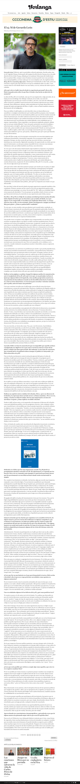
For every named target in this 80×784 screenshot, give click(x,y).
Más (67, 13)
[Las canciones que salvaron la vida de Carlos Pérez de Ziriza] (10, 751)
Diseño (63, 13)
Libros (28, 13)
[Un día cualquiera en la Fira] (37, 751)
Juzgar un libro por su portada (23, 760)
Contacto (68, 782)
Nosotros (60, 782)
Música (47, 13)
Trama (19, 76)
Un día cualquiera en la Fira (36, 760)
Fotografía (57, 13)
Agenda (23, 13)
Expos (51, 13)
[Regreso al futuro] (50, 751)
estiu (24, 782)
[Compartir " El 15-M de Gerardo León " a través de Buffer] (35, 735)
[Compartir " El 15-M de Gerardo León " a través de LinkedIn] (32, 735)
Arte (19, 13)
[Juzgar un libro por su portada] (23, 751)
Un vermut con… (12, 13)
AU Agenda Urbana (12, 74)
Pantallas (41, 13)
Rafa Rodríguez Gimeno (15, 30)
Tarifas (64, 782)
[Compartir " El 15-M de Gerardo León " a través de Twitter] (30, 735)
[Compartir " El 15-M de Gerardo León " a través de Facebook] (28, 735)
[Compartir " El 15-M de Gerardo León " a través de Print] (39, 735)
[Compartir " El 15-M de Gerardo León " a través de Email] (37, 735)
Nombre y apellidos (63, 59)
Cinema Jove (46, 74)
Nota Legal (16, 782)
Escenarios (34, 13)
